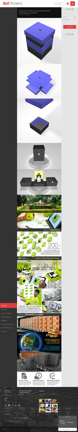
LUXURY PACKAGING (24, 392)
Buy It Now (4, 331)
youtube (19, 405)
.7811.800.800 (18, 418)
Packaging (3, 320)
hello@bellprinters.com (14, 421)
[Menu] (72, 3)
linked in (16, 405)
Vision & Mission (8, 392)
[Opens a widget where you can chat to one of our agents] (67, 423)
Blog (5, 400)
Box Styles (4, 310)
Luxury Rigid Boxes (6, 317)
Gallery (4, 305)
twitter (9, 405)
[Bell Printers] (12, 3)
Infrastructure (7, 395)
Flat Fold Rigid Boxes (6, 328)
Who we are (7, 391)
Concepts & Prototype (7, 324)
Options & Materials (6, 313)
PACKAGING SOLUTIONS (25, 391)
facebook (5, 405)
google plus (12, 405)
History (6, 394)
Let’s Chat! (21, 394)
